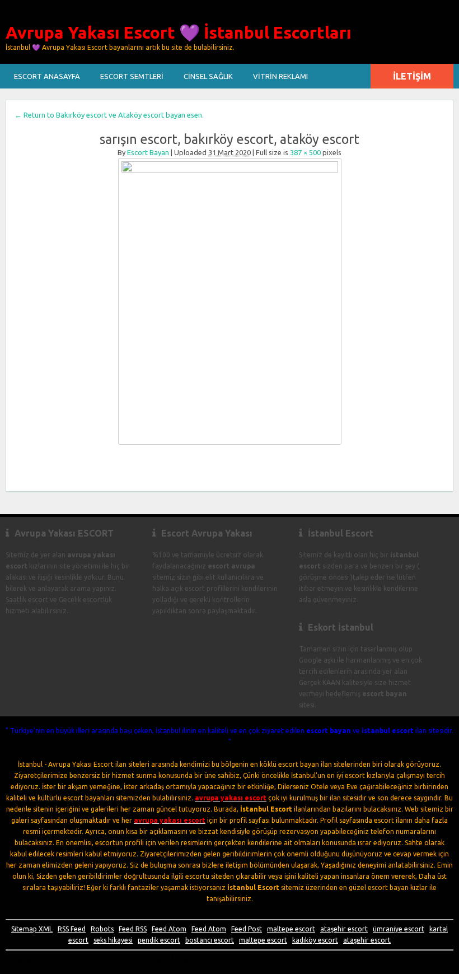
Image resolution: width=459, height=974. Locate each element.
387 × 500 (305, 152)
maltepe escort (291, 929)
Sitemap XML (32, 929)
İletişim (412, 76)
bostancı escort (209, 940)
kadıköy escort (315, 940)
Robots (102, 929)
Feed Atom (169, 929)
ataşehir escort (344, 929)
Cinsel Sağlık (208, 76)
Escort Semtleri (131, 76)
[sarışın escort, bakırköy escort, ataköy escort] (229, 301)
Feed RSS (133, 929)
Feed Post (246, 929)
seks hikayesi (113, 940)
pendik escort (159, 940)
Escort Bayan (148, 152)
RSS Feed (72, 929)
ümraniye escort (398, 929)
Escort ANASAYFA (47, 76)
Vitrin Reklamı (280, 76)
